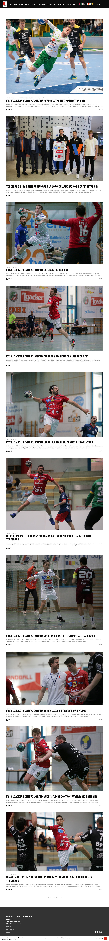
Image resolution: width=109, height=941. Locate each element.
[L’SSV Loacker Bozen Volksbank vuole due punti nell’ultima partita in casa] (54, 592)
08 (56, 897)
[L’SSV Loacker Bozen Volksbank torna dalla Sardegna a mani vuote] (54, 678)
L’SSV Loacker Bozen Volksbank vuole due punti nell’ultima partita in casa (50, 636)
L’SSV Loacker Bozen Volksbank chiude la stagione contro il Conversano (49, 442)
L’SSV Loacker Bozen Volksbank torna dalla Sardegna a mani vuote (46, 711)
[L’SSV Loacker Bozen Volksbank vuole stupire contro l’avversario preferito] (54, 758)
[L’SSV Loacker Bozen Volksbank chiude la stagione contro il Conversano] (54, 404)
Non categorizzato (12, 97)
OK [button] (105, 938)
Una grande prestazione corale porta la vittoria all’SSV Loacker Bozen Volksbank (49, 879)
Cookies (8, 932)
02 (51, 897)
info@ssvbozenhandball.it (13, 923)
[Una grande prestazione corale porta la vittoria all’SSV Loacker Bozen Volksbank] (54, 841)
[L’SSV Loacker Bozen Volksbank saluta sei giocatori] (54, 233)
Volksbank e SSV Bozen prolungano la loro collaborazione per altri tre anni (52, 186)
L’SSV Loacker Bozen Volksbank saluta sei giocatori (37, 270)
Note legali (9, 927)
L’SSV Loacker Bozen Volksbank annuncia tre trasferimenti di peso (46, 100)
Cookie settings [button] (99, 938)
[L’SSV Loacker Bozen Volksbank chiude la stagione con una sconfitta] (54, 318)
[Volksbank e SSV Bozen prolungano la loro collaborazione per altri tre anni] (54, 148)
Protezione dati (10, 930)
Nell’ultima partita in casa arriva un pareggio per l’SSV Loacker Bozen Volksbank (48, 537)
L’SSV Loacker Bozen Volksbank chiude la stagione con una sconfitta (47, 356)
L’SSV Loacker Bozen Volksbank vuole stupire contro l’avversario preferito (52, 796)
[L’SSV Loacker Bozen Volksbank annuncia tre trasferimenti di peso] (54, 56)
